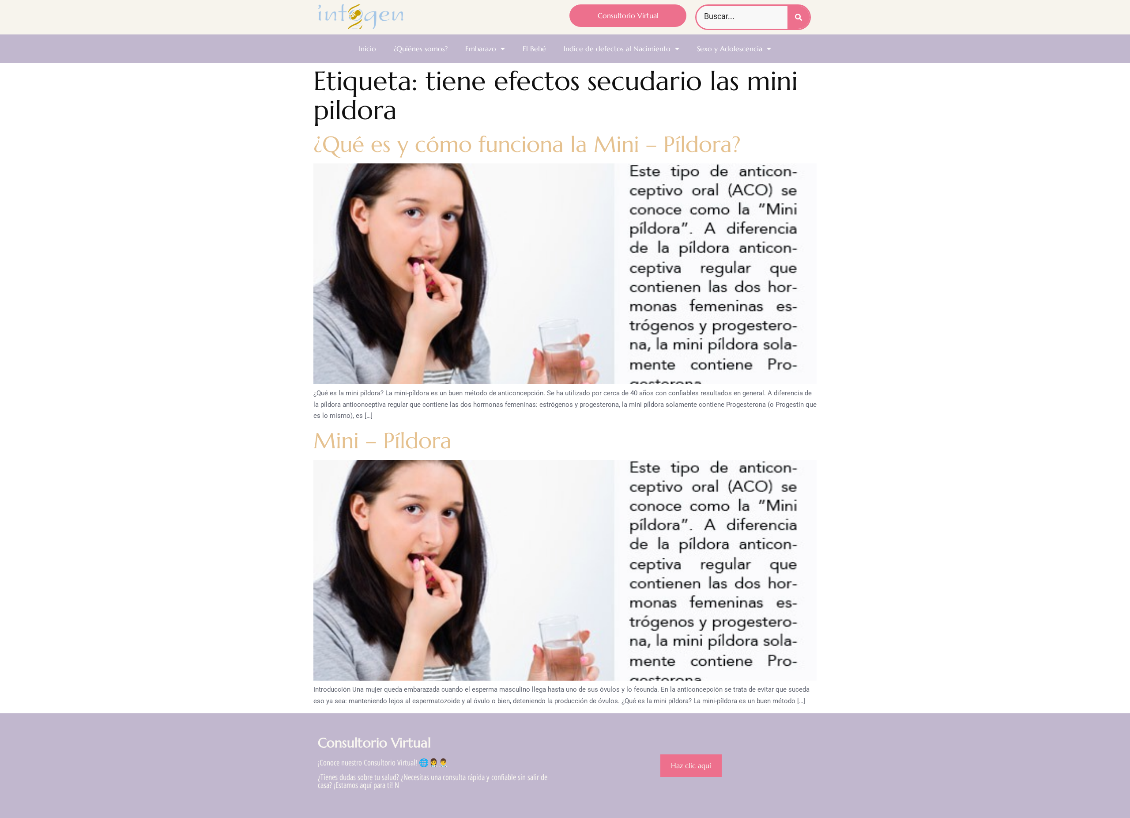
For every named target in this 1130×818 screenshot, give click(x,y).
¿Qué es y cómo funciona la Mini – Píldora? (527, 144)
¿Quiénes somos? (421, 48)
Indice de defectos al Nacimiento (617, 48)
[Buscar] (798, 17)
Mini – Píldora (382, 440)
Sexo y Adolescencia (729, 48)
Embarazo (480, 48)
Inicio (367, 48)
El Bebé (534, 48)
